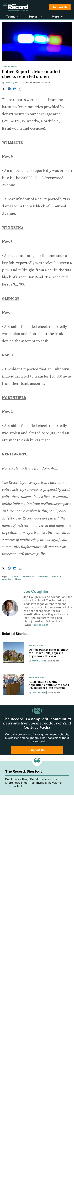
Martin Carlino (39, 660)
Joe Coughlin (11, 82)
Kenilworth (28, 576)
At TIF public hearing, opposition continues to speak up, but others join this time (49, 685)
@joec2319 (40, 624)
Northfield (43, 576)
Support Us (59, 7)
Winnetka (6, 579)
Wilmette (56, 576)
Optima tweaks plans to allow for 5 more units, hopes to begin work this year (48, 653)
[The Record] (15, 7)
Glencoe (6, 66)
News (14, 66)
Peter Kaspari (39, 692)
